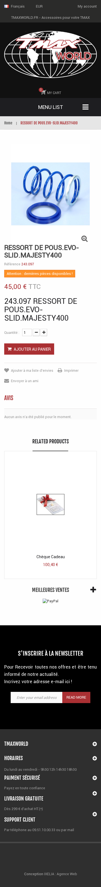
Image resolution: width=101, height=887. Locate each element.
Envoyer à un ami (24, 380)
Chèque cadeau (50, 556)
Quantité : (11, 332)
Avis (8, 398)
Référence (12, 264)
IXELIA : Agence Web (60, 874)
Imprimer (71, 370)
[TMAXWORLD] (50, 54)
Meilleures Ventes (50, 590)
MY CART (50, 91)
